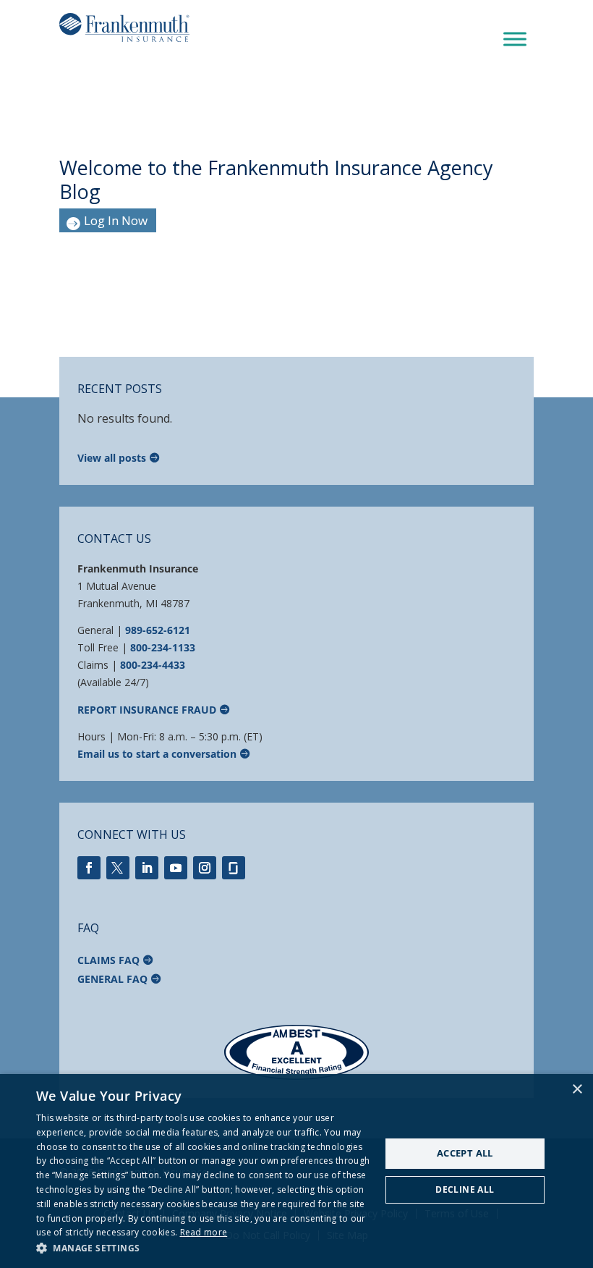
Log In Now (116, 220)
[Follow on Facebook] (89, 867)
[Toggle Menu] (514, 39)
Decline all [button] (464, 1189)
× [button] (576, 1089)
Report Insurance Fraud (146, 710)
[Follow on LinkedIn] (146, 867)
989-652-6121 (157, 630)
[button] (203, 1248)
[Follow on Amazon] (233, 867)
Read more (204, 1232)
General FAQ (112, 979)
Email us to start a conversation (156, 754)
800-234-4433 (152, 665)
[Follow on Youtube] (175, 867)
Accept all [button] (465, 1152)
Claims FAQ (108, 960)
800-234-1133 (162, 647)
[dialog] (296, 1171)
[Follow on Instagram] (204, 867)
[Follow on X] (117, 867)
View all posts (111, 458)
